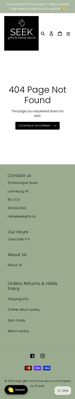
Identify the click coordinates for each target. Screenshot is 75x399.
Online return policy (24, 309)
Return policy (18, 331)
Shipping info (18, 299)
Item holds (16, 320)
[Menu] (68, 33)
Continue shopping (34, 126)
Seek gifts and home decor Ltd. (37, 381)
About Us (15, 265)
